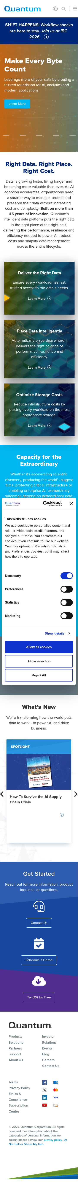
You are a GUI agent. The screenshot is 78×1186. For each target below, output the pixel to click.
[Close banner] (71, 503)
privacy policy (53, 1139)
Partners (15, 1048)
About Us (16, 1059)
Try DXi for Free (39, 997)
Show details (54, 633)
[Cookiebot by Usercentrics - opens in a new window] (45, 503)
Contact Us (39, 922)
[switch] (66, 589)
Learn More (17, 103)
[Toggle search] (63, 8)
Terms (13, 1082)
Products (15, 1036)
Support (15, 1054)
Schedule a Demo (38, 960)
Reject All (39, 675)
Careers (48, 1059)
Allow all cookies (39, 647)
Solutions (16, 1042)
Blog (45, 1054)
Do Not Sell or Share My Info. (38, 1141)
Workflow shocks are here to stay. (39, 31)
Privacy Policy (19, 1087)
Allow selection (39, 661)
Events (47, 1048)
